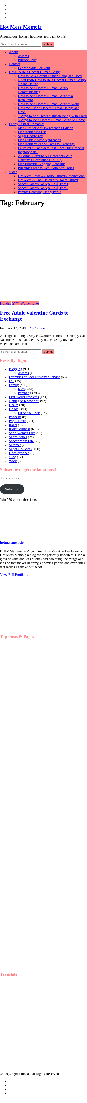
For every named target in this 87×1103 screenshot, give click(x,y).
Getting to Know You (24, 401)
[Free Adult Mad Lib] (22, 686)
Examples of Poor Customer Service (34, 377)
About (13, 52)
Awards (23, 56)
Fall (11, 381)
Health (13, 405)
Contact (14, 64)
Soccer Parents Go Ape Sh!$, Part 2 (43, 188)
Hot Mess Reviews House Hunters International (51, 176)
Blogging (15, 369)
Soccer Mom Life (21, 441)
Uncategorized (19, 453)
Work (13, 461)
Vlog (12, 457)
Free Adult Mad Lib (32, 132)
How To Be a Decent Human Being (34, 72)
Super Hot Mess (20, 449)
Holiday (5, 303)
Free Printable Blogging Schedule (41, 164)
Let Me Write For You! (34, 68)
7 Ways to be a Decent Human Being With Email (52, 116)
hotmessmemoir (12, 542)
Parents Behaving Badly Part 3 (39, 192)
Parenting (24, 393)
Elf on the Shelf (29, 413)
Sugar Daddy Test (30, 136)
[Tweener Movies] (22, 913)
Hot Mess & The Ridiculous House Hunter (48, 180)
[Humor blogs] (24, 628)
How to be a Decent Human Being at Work (48, 104)
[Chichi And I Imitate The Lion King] (22, 867)
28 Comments (39, 328)
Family (14, 385)
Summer (15, 445)
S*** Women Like (25, 303)
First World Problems (24, 397)
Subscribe (12, 489)
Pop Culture (17, 421)
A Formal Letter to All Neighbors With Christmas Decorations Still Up (45, 158)
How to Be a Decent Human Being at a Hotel (50, 76)
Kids (21, 389)
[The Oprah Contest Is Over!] (22, 732)
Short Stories (18, 437)
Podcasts (15, 417)
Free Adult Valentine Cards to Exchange (46, 144)
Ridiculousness (19, 429)
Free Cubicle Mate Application (39, 140)
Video (13, 172)
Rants (13, 425)
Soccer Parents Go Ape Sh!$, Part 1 (43, 184)
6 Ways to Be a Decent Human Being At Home (51, 120)
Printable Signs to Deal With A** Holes (46, 168)
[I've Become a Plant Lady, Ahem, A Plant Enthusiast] (22, 777)
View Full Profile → (14, 574)
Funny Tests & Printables (26, 124)
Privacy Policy (28, 60)
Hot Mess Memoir (21, 27)
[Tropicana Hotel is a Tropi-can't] (22, 822)
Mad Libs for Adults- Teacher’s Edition (45, 128)
